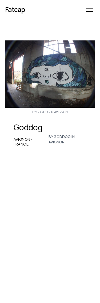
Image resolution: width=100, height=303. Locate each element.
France (21, 144)
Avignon (22, 139)
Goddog (28, 127)
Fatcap (15, 9)
